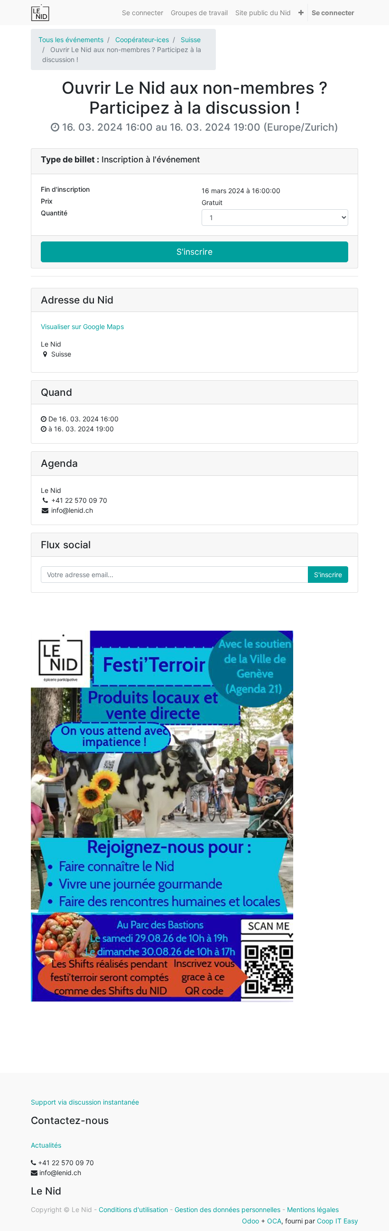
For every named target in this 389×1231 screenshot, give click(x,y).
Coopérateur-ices (142, 40)
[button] (301, 12)
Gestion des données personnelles (227, 1209)
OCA (274, 1221)
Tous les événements (70, 40)
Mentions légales (313, 1209)
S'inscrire (194, 252)
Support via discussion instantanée (85, 1102)
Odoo (250, 1221)
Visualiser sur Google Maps (82, 326)
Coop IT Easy (337, 1221)
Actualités (46, 1145)
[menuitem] (142, 12)
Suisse (191, 40)
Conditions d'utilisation (133, 1209)
